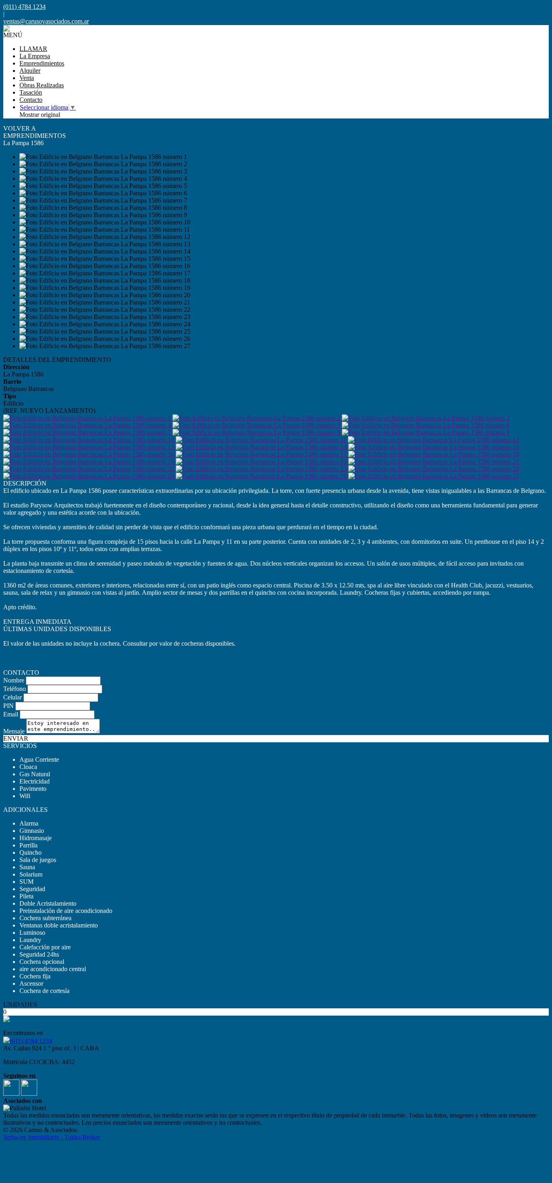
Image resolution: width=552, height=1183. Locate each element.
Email (10, 714)
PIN (8, 705)
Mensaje (14, 731)
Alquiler (29, 70)
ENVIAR (15, 738)
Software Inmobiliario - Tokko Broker (51, 1137)
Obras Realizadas (41, 85)
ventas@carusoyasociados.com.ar (46, 21)
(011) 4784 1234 (31, 1040)
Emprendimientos (41, 63)
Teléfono (14, 688)
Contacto (30, 99)
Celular (12, 697)
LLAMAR (33, 48)
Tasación (30, 92)
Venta (26, 77)
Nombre (13, 680)
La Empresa (34, 56)
